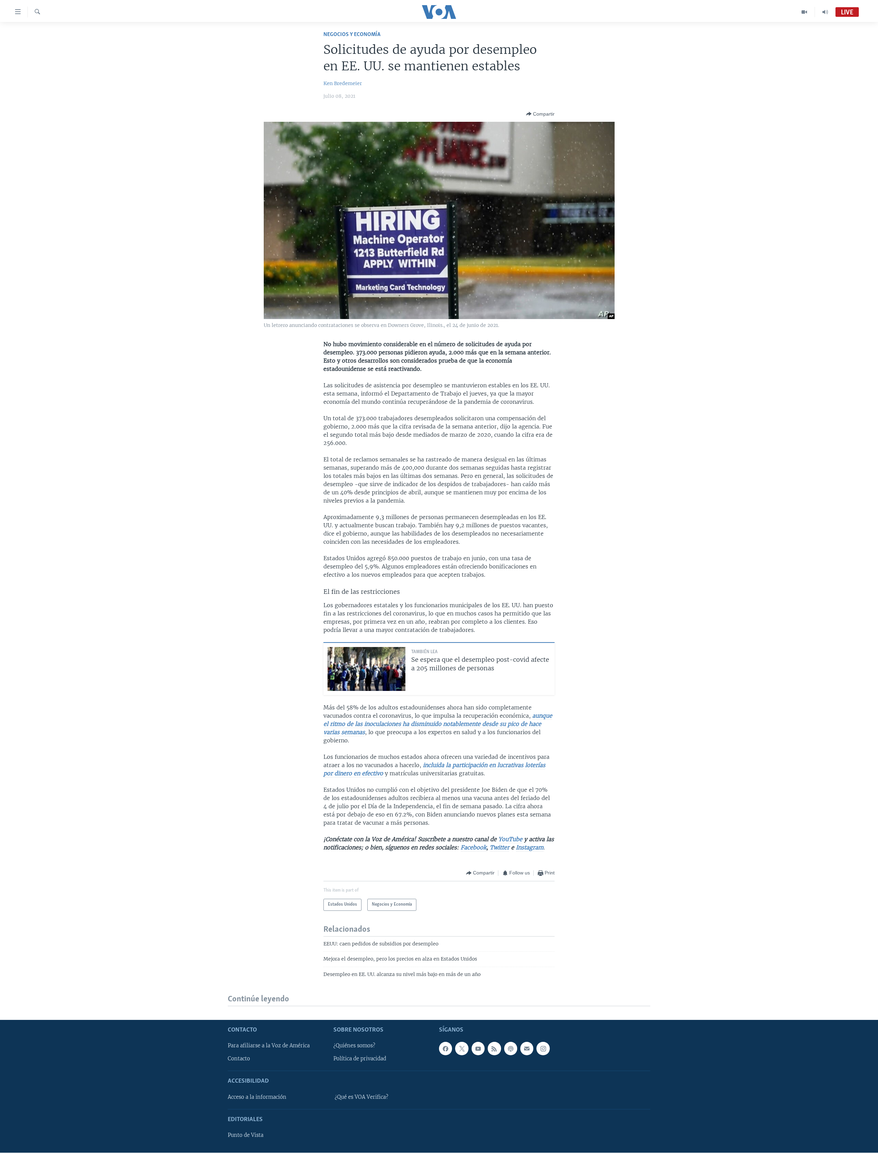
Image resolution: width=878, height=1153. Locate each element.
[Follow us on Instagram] (542, 1048)
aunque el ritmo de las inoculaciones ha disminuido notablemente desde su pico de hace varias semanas (437, 724)
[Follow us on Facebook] (445, 1048)
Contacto (239, 1059)
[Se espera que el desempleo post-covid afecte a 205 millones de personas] (366, 669)
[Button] (540, 114)
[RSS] (494, 1048)
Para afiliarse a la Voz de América (269, 1046)
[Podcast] (510, 1048)
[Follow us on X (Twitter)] (461, 1048)
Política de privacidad (359, 1059)
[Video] (804, 12)
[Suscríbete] (526, 1048)
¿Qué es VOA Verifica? (361, 1097)
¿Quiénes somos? (354, 1046)
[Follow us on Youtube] (478, 1048)
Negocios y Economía (351, 34)
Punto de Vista (245, 1135)
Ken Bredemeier (342, 83)
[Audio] (825, 12)
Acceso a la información (257, 1097)
